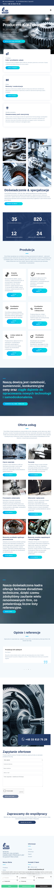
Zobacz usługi (12, 95)
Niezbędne (6, 877)
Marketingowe (41, 877)
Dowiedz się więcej (12, 203)
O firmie (30, 849)
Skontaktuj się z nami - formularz (14, 403)
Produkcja (5, 867)
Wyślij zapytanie (10, 796)
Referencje (31, 851)
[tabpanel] (27, 655)
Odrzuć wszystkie (44, 886)
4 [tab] (30, 669)
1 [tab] (24, 669)
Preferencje (23, 881)
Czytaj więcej (13, 295)
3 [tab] (28, 669)
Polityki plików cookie (39, 873)
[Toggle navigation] (50, 10)
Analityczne (23, 877)
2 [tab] (26, 669)
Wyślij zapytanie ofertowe (12, 41)
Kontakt (30, 856)
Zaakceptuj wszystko (26, 886)
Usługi (4, 870)
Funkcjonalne (7, 881)
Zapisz (9, 886)
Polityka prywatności (48, 873)
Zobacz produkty (12, 67)
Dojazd (29, 854)
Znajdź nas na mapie (26, 822)
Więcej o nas (8, 611)
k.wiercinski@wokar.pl (9, 1)
